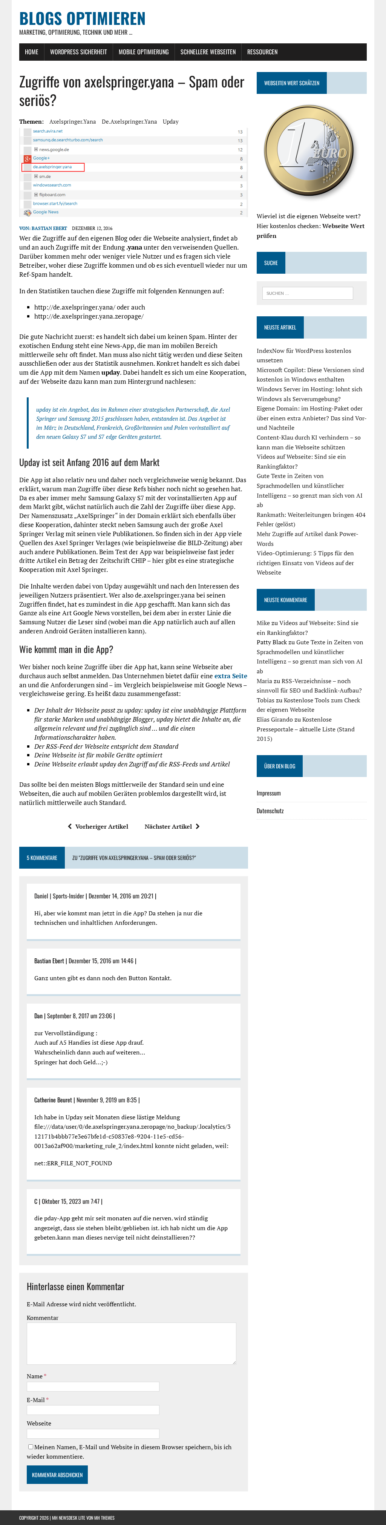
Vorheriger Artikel (101, 826)
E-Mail (36, 1400)
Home (31, 51)
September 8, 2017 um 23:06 (79, 1015)
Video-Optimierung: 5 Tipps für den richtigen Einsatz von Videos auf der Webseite (305, 562)
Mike (263, 623)
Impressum (269, 792)
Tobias (265, 700)
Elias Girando (275, 719)
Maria (264, 681)
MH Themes (104, 1517)
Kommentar (42, 1317)
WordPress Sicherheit (78, 51)
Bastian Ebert (49, 228)
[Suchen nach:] (308, 292)
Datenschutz (270, 810)
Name (35, 1376)
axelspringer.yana (72, 121)
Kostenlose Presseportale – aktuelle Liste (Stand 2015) (306, 729)
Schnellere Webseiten (208, 51)
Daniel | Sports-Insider (59, 895)
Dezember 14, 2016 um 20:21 (121, 895)
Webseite (39, 1423)
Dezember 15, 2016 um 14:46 (101, 960)
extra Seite (230, 675)
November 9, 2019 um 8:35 (107, 1099)
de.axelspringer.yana (129, 121)
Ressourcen (262, 51)
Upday (171, 121)
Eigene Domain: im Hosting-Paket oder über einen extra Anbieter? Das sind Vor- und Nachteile (311, 418)
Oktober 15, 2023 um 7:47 (71, 1201)
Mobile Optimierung (144, 51)
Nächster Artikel (168, 826)
